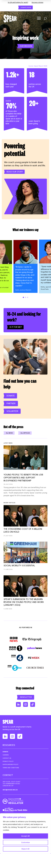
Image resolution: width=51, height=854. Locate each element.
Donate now (26, 7)
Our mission (26, 46)
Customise (25, 842)
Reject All (25, 849)
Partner (11, 403)
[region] (25, 833)
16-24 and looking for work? (18, 2)
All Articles (25, 433)
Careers (6, 755)
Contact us (7, 758)
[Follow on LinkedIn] (18, 704)
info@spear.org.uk (10, 790)
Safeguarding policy (10, 764)
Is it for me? (15, 327)
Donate (11, 395)
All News (9, 433)
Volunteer (12, 411)
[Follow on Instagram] (25, 704)
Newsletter (26, 697)
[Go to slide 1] (23, 297)
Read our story (15, 172)
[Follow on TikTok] (32, 704)
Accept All (25, 836)
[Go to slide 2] (25, 297)
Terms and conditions (11, 767)
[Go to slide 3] (27, 297)
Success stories (37, 2)
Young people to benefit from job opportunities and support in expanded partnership (23, 477)
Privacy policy (8, 761)
